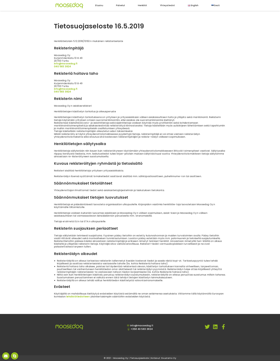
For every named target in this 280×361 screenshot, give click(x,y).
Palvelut (120, 5)
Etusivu (99, 5)
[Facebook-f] (223, 326)
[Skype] (14, 356)
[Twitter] (207, 326)
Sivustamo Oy (168, 358)
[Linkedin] (215, 326)
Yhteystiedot (167, 5)
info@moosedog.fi (65, 63)
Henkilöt (142, 5)
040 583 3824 (62, 66)
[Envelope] (5, 356)
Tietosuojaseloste (139, 358)
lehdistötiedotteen (78, 296)
